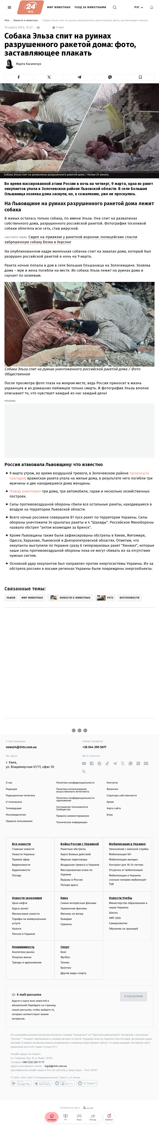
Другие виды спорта (73, 973)
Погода (16, 875)
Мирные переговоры (73, 859)
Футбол (65, 957)
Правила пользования (19, 821)
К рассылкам (133, 996)
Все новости (21, 844)
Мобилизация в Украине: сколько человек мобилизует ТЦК (127, 880)
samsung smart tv (87, 1083)
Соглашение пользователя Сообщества (72, 808)
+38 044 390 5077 (94, 747)
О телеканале (14, 802)
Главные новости (23, 849)
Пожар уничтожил (25, 491)
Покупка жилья (21, 957)
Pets (7, 20)
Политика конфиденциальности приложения (75, 799)
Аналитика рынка (23, 952)
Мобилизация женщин (123, 859)
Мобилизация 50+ (120, 854)
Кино (64, 898)
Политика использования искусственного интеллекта (72, 790)
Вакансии (112, 789)
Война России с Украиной (79, 844)
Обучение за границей (123, 928)
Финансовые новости (26, 913)
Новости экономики (27, 898)
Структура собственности (122, 795)
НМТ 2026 (115, 918)
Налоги (16, 928)
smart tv (64, 1083)
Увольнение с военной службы (129, 849)
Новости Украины (23, 854)
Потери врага (69, 885)
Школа (113, 912)
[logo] (30, 7)
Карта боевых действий (75, 854)
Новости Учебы (120, 898)
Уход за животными (90, 7)
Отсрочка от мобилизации (126, 870)
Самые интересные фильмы (78, 903)
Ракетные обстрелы (73, 849)
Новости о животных (26, 20)
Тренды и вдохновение (26, 962)
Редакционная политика (20, 795)
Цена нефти (19, 903)
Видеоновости (21, 864)
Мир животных (59, 7)
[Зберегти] (140, 77)
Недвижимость (23, 947)
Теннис (65, 962)
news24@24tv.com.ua (21, 747)
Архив (110, 802)
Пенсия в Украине (23, 934)
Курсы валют (20, 908)
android (21, 1083)
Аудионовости (21, 870)
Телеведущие (14, 808)
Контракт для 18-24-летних (126, 864)
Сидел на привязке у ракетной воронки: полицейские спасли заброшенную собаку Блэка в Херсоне (70, 239)
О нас (9, 783)
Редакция (11, 789)
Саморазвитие (118, 923)
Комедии (66, 919)
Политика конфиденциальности (75, 783)
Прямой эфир (20, 859)
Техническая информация (71, 822)
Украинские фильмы (73, 908)
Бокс (63, 952)
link (83, 763)
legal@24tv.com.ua (56, 1066)
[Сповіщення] (151, 7)
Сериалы (66, 924)
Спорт (64, 947)
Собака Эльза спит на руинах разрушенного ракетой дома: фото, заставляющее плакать (95, 20)
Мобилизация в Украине (127, 844)
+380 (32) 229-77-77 (33, 1062)
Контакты (112, 783)
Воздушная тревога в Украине (79, 864)
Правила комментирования (72, 816)
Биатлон (65, 967)
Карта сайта (114, 808)
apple (43, 1083)
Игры (110, 815)
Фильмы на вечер (71, 913)
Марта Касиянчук (28, 64)
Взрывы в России (71, 879)
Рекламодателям (16, 815)
